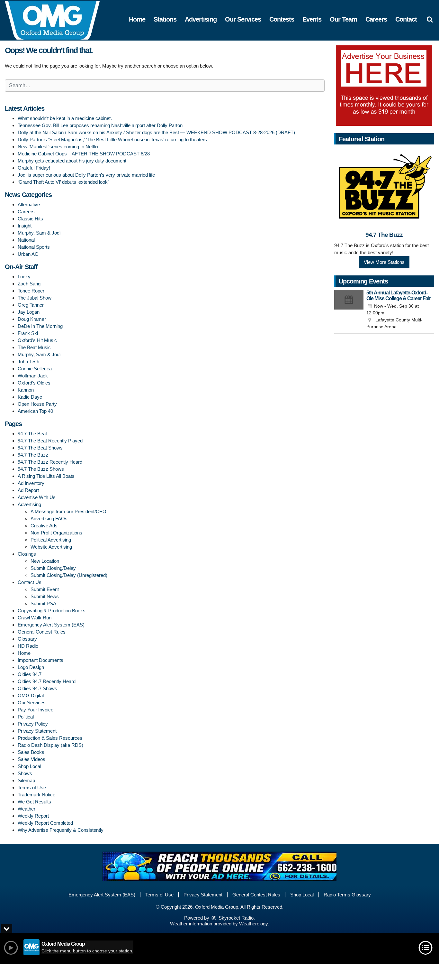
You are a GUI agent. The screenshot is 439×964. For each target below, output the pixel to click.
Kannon (26, 390)
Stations (165, 19)
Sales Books (31, 752)
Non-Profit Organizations (56, 532)
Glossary (27, 639)
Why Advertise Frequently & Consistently (60, 830)
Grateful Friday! (34, 168)
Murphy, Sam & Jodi (39, 233)
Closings (27, 554)
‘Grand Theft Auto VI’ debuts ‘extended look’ (63, 182)
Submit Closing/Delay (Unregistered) (69, 575)
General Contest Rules (42, 632)
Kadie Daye (30, 397)
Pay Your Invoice (35, 709)
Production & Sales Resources (50, 738)
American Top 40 (35, 411)
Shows (25, 773)
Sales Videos (31, 759)
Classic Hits (30, 218)
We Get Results (34, 801)
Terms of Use (32, 787)
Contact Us (29, 582)
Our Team (343, 19)
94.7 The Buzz (33, 455)
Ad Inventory (31, 483)
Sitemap (26, 780)
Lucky (24, 276)
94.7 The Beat (32, 433)
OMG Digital (31, 695)
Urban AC (28, 254)
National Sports (34, 247)
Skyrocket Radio (235, 918)
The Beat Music (34, 347)
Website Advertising (51, 547)
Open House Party (37, 404)
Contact (406, 19)
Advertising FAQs (49, 518)
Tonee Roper (31, 290)
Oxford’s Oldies (34, 382)
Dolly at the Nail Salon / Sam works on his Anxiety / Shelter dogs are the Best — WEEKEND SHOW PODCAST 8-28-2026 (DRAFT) (156, 132)
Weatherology (253, 923)
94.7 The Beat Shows (40, 447)
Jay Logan (29, 312)
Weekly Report (33, 816)
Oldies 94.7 (29, 674)
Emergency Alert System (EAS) (51, 624)
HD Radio (28, 646)
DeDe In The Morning (40, 326)
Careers (376, 19)
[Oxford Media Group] (57, 20)
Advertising (201, 19)
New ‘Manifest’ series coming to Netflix (58, 146)
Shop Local (29, 766)
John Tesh (28, 361)
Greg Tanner (31, 305)
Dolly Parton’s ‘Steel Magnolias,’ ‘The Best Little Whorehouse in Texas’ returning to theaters (112, 139)
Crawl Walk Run (34, 617)
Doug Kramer (32, 319)
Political (26, 716)
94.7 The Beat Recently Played (50, 440)
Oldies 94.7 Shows (37, 688)
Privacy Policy (33, 724)
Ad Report (28, 490)
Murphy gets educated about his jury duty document (72, 160)
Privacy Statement (37, 731)
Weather (26, 808)
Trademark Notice (36, 794)
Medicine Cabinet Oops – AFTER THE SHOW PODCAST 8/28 (84, 153)
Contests (281, 19)
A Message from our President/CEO (68, 511)
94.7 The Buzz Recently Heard (50, 462)
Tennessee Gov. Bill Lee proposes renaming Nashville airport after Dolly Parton (100, 125)
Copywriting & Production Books (51, 610)
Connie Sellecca (35, 368)
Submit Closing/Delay (53, 568)
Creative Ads (44, 525)
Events (311, 19)
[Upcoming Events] (349, 310)
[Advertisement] (384, 85)
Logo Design (31, 667)
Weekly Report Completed (45, 823)
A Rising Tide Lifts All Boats (46, 476)
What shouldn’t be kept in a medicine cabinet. (65, 118)
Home (137, 19)
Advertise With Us (37, 497)
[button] (429, 19)
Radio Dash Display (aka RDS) (50, 745)
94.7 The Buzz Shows (41, 469)
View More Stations (384, 262)
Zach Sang (29, 283)
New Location (45, 561)
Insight (24, 225)
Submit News (45, 596)
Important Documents (40, 660)
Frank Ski (28, 333)
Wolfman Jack (33, 375)
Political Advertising (51, 539)
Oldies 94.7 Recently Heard (47, 681)
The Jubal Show (34, 298)
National (26, 240)
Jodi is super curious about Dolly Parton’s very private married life (86, 175)
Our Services (243, 19)
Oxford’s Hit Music (37, 340)
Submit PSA (43, 603)
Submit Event (45, 589)
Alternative (29, 204)
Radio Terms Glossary (347, 894)
